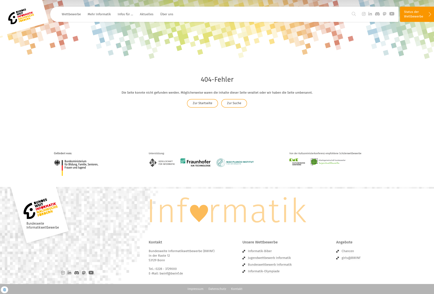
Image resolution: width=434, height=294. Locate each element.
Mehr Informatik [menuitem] (99, 14)
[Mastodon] (384, 14)
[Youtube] (391, 14)
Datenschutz (217, 289)
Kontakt (236, 289)
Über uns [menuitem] (166, 14)
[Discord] (377, 14)
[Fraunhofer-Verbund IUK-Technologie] (195, 162)
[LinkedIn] (370, 14)
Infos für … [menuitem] (125, 14)
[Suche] (354, 14)
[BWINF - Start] (23, 14)
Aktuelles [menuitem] (146, 14)
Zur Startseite (202, 103)
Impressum (195, 289)
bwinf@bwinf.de (171, 273)
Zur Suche (234, 103)
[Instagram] (364, 14)
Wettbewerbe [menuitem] (71, 14)
